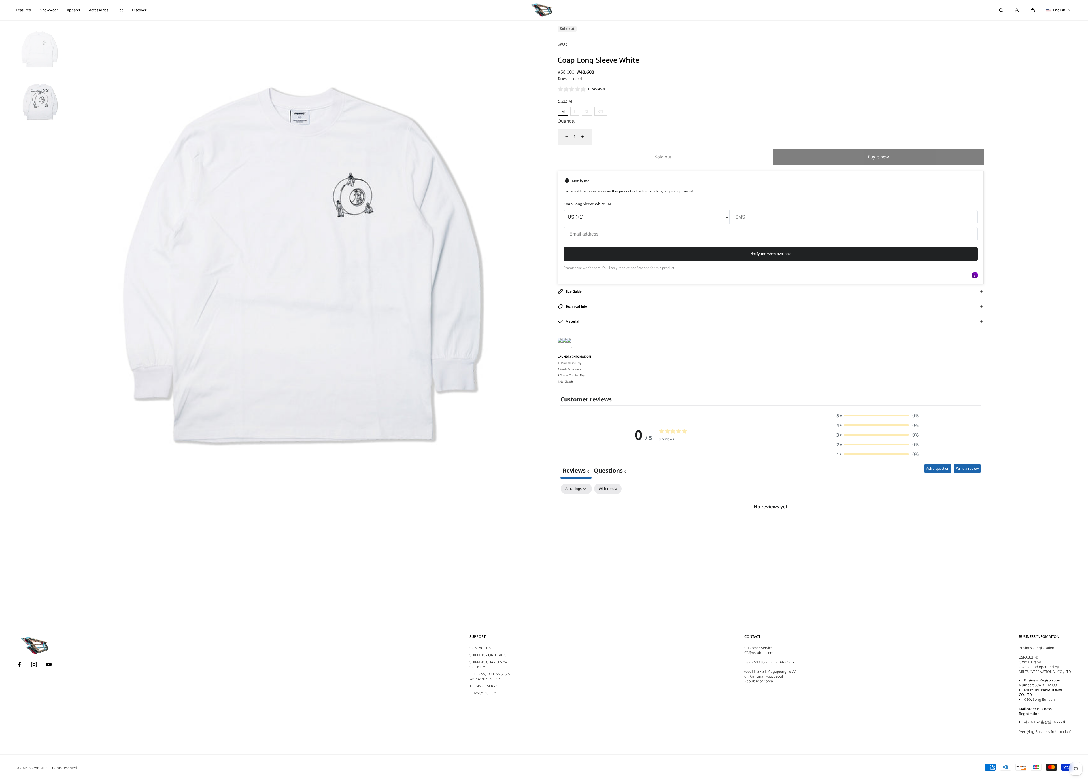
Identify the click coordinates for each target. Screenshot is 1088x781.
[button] (1032, 10)
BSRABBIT (36, 767)
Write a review (967, 468)
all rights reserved (62, 767)
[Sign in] (1017, 10)
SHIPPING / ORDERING (487, 655)
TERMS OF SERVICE (485, 685)
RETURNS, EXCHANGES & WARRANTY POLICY (489, 676)
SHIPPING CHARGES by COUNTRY (488, 664)
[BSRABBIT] (544, 10)
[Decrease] (563, 137)
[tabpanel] (770, 525)
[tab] (610, 471)
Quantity (566, 121)
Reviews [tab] (576, 470)
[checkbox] (608, 489)
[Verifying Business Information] (1045, 731)
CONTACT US (480, 647)
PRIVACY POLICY (482, 693)
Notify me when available (770, 254)
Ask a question (937, 468)
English (1059, 10)
